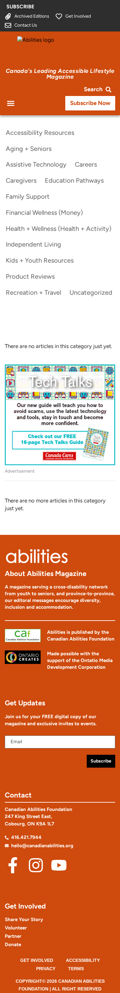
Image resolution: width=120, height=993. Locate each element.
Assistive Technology (36, 164)
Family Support (28, 196)
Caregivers (21, 180)
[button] (11, 103)
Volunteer (16, 928)
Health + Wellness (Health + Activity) (58, 228)
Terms (76, 968)
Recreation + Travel (33, 292)
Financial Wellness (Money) (44, 212)
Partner (13, 936)
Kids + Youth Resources (40, 260)
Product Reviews (30, 276)
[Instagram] (36, 865)
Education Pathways (74, 180)
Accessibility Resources (40, 132)
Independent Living (33, 244)
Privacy (45, 968)
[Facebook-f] (13, 865)
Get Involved (36, 960)
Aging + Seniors (29, 148)
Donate (13, 944)
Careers (86, 164)
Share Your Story (24, 919)
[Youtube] (59, 865)
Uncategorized (90, 292)
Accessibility (83, 960)
